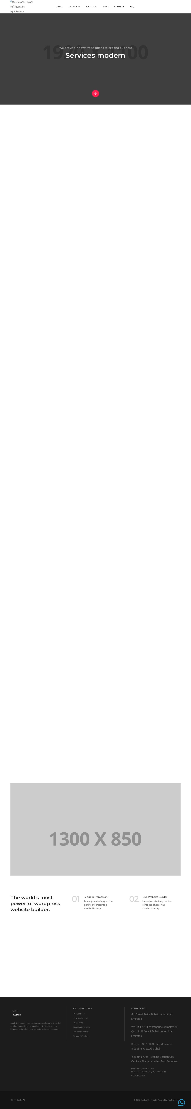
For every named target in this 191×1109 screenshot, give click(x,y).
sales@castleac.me (145, 1069)
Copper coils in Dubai (81, 1027)
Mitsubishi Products (81, 1036)
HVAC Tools (78, 1023)
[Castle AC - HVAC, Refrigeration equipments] (22, 6)
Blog (105, 7)
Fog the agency (174, 1100)
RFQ (132, 7)
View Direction (138, 1076)
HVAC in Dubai (79, 1014)
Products (74, 7)
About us (91, 7)
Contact (119, 7)
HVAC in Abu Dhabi (80, 1018)
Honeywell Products (81, 1032)
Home (60, 7)
